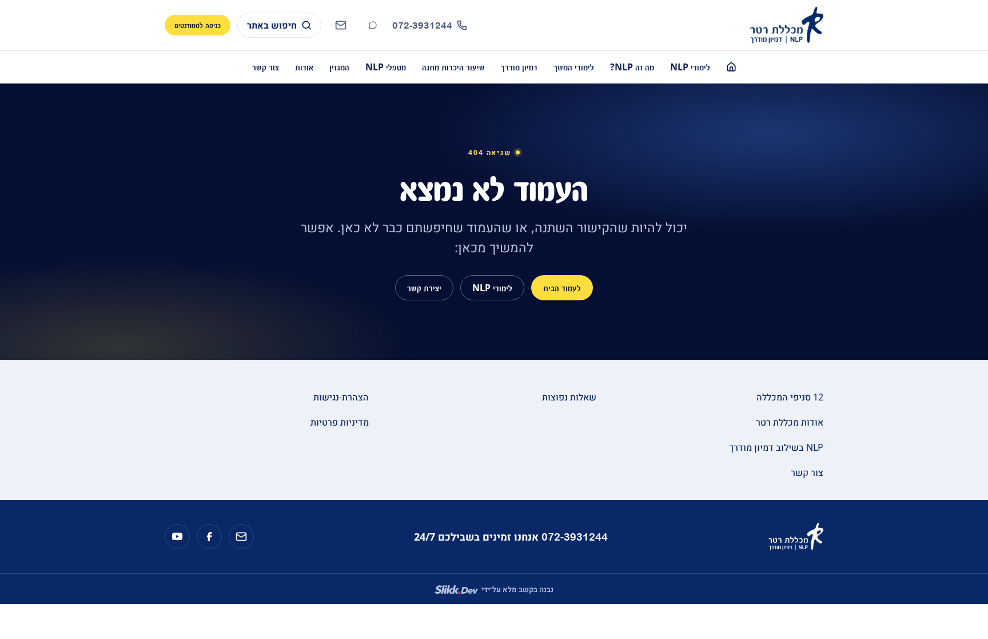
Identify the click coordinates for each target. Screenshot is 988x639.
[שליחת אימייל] (340, 25)
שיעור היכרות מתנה (453, 67)
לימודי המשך (573, 67)
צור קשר (265, 67)
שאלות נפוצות (569, 397)
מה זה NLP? (632, 67)
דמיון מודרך (519, 67)
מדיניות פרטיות (339, 422)
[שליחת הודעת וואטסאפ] (372, 25)
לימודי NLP (690, 67)
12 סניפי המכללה (789, 397)
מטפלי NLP (385, 67)
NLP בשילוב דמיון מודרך (776, 447)
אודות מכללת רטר (789, 422)
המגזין (339, 67)
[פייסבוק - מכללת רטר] (209, 536)
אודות (304, 67)
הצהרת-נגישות (341, 397)
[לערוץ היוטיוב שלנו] (177, 536)
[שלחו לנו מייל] (241, 536)
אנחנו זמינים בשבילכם (511, 536)
